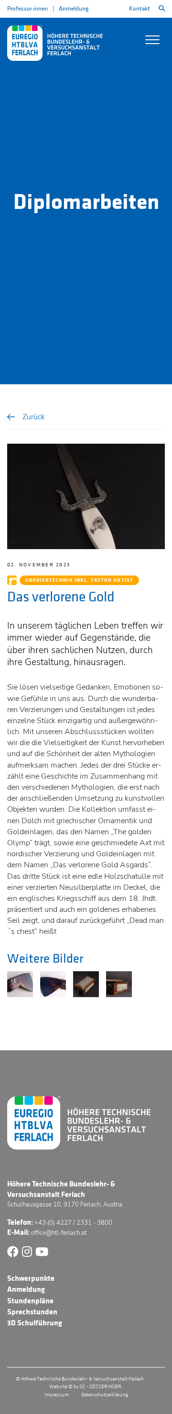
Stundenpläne (30, 1301)
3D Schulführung (34, 1323)
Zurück (33, 417)
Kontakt (139, 8)
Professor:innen (27, 8)
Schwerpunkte (30, 1278)
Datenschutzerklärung (104, 1394)
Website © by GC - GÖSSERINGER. (86, 1386)
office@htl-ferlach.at (58, 1233)
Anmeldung (73, 8)
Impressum (56, 1394)
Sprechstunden (32, 1312)
